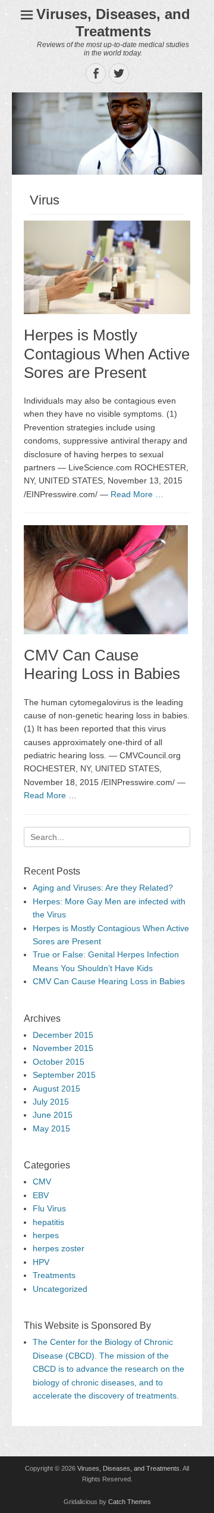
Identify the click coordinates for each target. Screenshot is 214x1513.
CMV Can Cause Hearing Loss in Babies (102, 664)
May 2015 (51, 1128)
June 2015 (53, 1115)
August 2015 (56, 1088)
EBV (41, 1195)
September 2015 (64, 1075)
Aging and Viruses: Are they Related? (103, 887)
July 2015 (51, 1101)
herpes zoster (58, 1248)
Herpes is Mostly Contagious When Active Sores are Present (107, 353)
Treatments (54, 1275)
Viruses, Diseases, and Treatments (113, 22)
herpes (46, 1235)
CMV (42, 1181)
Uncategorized (60, 1289)
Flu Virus (49, 1208)
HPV (41, 1262)
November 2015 (63, 1048)
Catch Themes (129, 1501)
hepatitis (48, 1222)
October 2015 (58, 1061)
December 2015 (63, 1035)
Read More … (137, 494)
